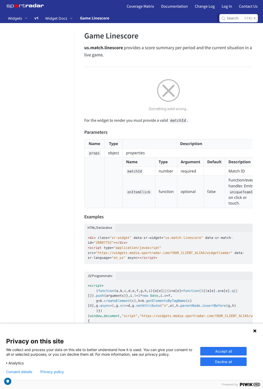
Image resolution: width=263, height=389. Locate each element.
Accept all (223, 351)
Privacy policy (52, 372)
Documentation (174, 6)
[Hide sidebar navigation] (73, 190)
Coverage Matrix (140, 6)
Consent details (19, 372)
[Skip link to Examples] (81, 217)
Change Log (205, 6)
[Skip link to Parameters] (81, 132)
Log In (227, 6)
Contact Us (248, 6)
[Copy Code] (246, 236)
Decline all (223, 362)
